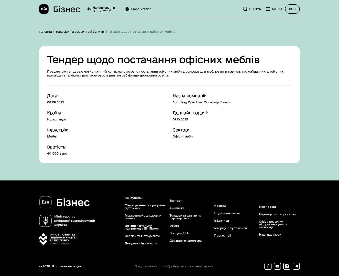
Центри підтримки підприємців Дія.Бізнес (142, 227)
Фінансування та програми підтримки (145, 207)
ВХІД (292, 9)
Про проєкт (267, 206)
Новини (220, 205)
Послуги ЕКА (179, 233)
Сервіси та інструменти (142, 236)
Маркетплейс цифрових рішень (143, 217)
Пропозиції (222, 235)
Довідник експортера (185, 240)
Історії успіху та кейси (230, 228)
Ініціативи (221, 220)
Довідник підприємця (141, 243)
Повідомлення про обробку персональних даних (174, 266)
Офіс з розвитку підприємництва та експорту (273, 224)
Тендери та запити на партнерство (185, 217)
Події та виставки (227, 213)
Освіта (174, 225)
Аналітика (177, 208)
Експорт (176, 200)
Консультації (134, 198)
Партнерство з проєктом (277, 214)
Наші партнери (270, 234)
